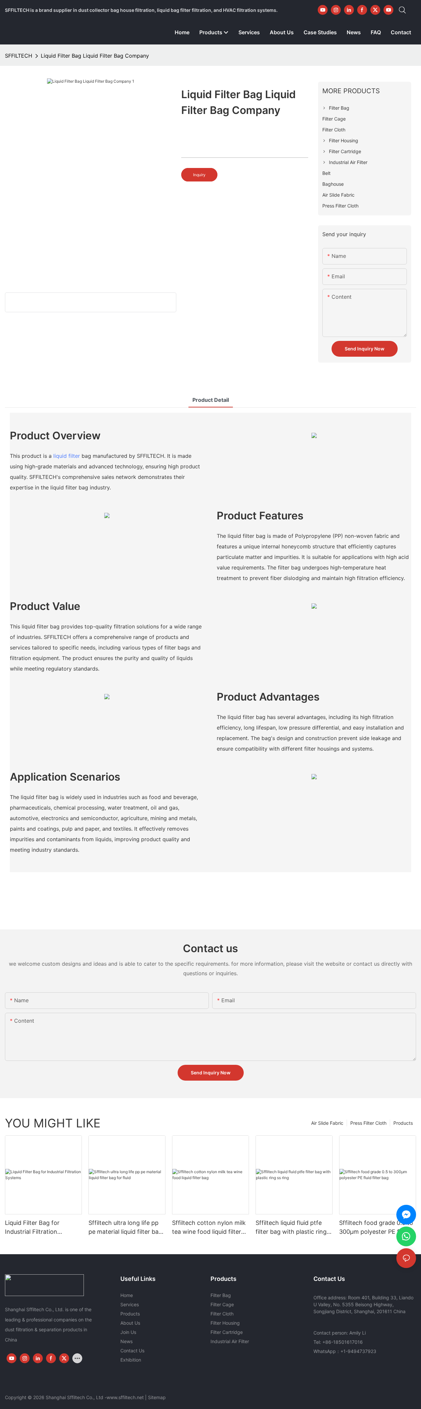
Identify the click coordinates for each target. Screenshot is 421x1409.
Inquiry (199, 174)
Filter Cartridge (226, 1332)
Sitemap (157, 1397)
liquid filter (66, 456)
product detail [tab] (210, 400)
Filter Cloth (222, 1313)
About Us (130, 1323)
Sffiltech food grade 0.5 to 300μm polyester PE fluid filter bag (376, 1227)
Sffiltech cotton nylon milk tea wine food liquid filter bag (209, 1227)
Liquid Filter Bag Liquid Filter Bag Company (95, 55)
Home (126, 1295)
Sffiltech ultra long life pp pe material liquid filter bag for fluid (125, 1227)
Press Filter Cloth (368, 1123)
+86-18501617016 (342, 1342)
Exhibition (130, 1360)
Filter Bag (220, 1295)
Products (403, 1123)
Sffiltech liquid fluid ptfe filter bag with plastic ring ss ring (291, 1227)
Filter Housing (225, 1323)
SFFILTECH (18, 55)
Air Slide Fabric (327, 1123)
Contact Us (132, 1350)
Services (129, 1304)
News (126, 1341)
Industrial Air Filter (229, 1341)
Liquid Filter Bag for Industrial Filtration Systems (32, 1227)
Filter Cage (222, 1304)
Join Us (128, 1332)
